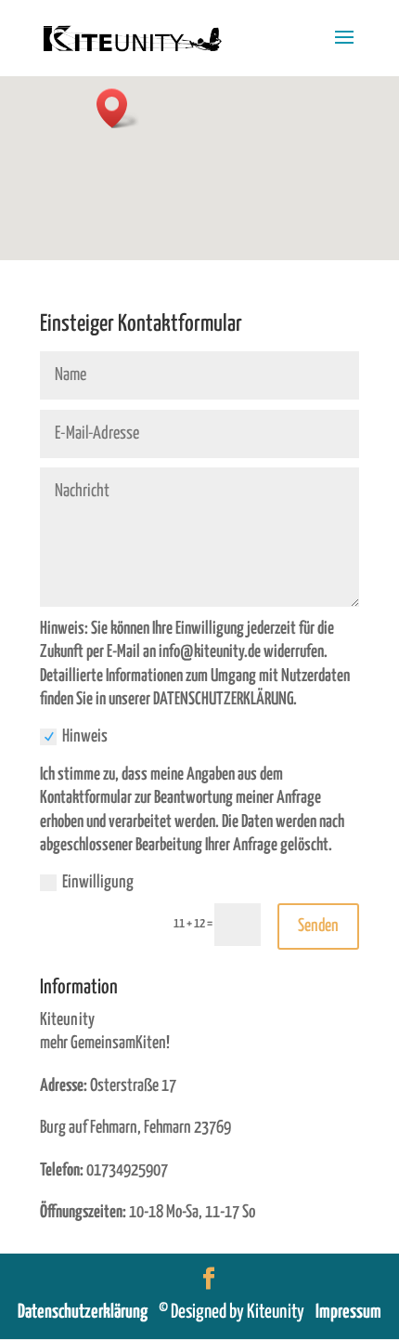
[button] (118, 108)
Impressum (348, 1312)
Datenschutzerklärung (88, 1312)
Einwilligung (98, 882)
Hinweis (85, 736)
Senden (318, 926)
